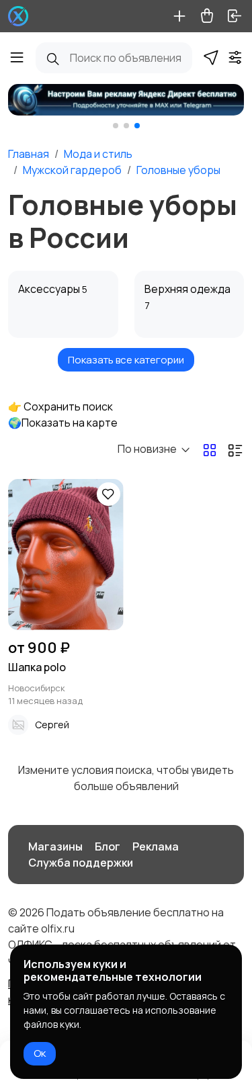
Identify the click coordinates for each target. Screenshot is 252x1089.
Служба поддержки (80, 862)
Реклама (155, 846)
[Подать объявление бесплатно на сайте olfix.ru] (18, 16)
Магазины (55, 846)
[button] (115, 125)
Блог (107, 846)
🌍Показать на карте (63, 422)
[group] (126, 100)
